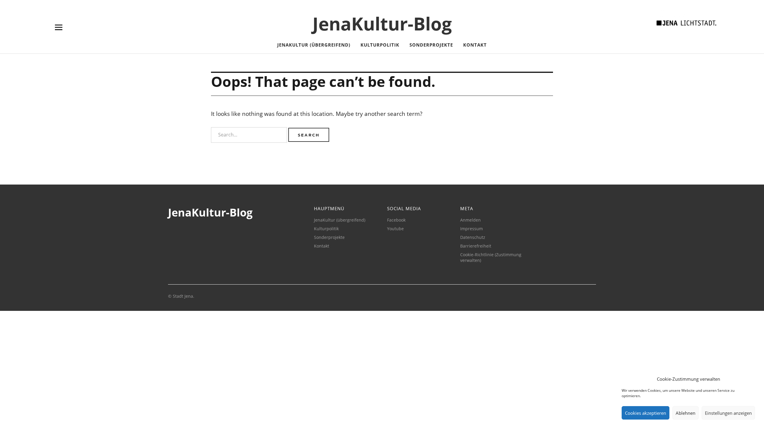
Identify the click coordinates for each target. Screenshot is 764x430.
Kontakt (475, 45)
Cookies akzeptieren (645, 413)
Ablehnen (685, 413)
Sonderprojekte (431, 45)
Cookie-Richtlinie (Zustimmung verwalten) (490, 257)
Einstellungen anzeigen (728, 413)
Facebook (396, 220)
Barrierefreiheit (475, 246)
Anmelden (470, 220)
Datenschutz (472, 237)
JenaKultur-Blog (382, 23)
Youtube (395, 228)
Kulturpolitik (380, 45)
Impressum (471, 228)
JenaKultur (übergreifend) (313, 45)
